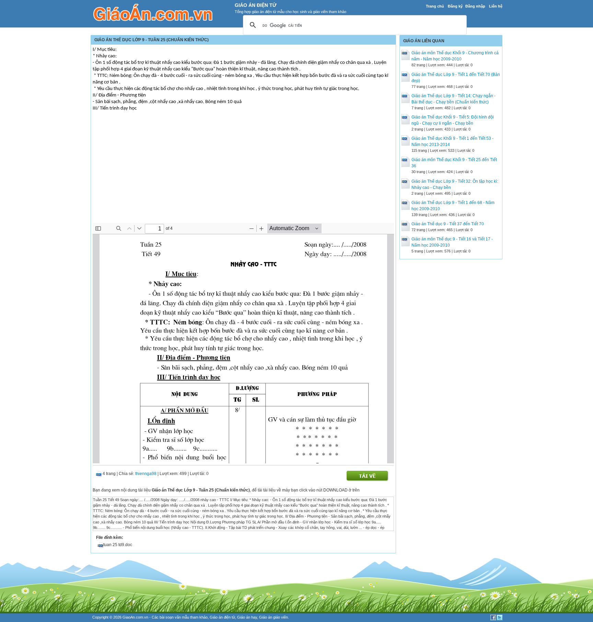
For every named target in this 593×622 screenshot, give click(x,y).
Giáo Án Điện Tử (256, 5)
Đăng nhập (475, 6)
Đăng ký (455, 6)
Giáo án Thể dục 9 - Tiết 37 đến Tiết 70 (447, 224)
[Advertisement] (243, 171)
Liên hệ (495, 6)
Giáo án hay (247, 617)
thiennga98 (145, 473)
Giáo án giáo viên (273, 617)
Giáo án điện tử (222, 617)
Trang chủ (435, 6)
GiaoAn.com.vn (135, 617)
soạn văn (173, 617)
